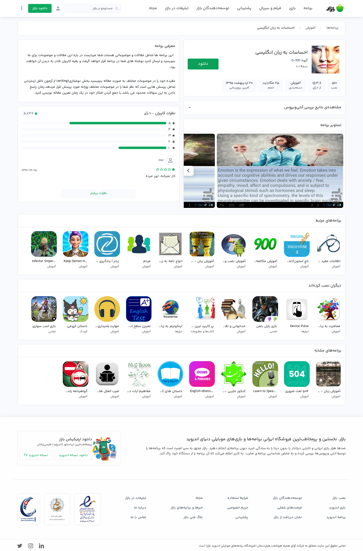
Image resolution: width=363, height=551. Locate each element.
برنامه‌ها (332, 28)
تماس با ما (138, 517)
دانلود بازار (39, 8)
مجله (153, 8)
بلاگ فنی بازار (193, 517)
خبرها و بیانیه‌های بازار (187, 507)
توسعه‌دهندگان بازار (212, 8)
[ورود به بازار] (58, 8)
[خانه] (335, 8)
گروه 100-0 (299, 60)
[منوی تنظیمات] (21, 8)
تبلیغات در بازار (176, 8)
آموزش (310, 28)
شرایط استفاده (237, 498)
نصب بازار (339, 498)
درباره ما (140, 507)
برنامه (307, 8)
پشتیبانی (244, 8)
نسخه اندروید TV (36, 455)
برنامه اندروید (336, 517)
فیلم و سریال (270, 8)
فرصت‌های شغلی (289, 507)
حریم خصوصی (237, 507)
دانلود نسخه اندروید (73, 455)
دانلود (203, 64)
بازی (292, 8)
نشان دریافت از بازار (288, 517)
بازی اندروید (337, 507)
